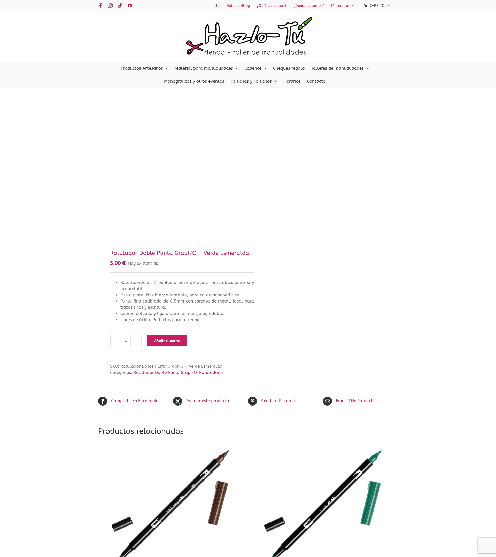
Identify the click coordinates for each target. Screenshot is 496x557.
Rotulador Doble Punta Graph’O (165, 372)
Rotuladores (211, 372)
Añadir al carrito (167, 340)
